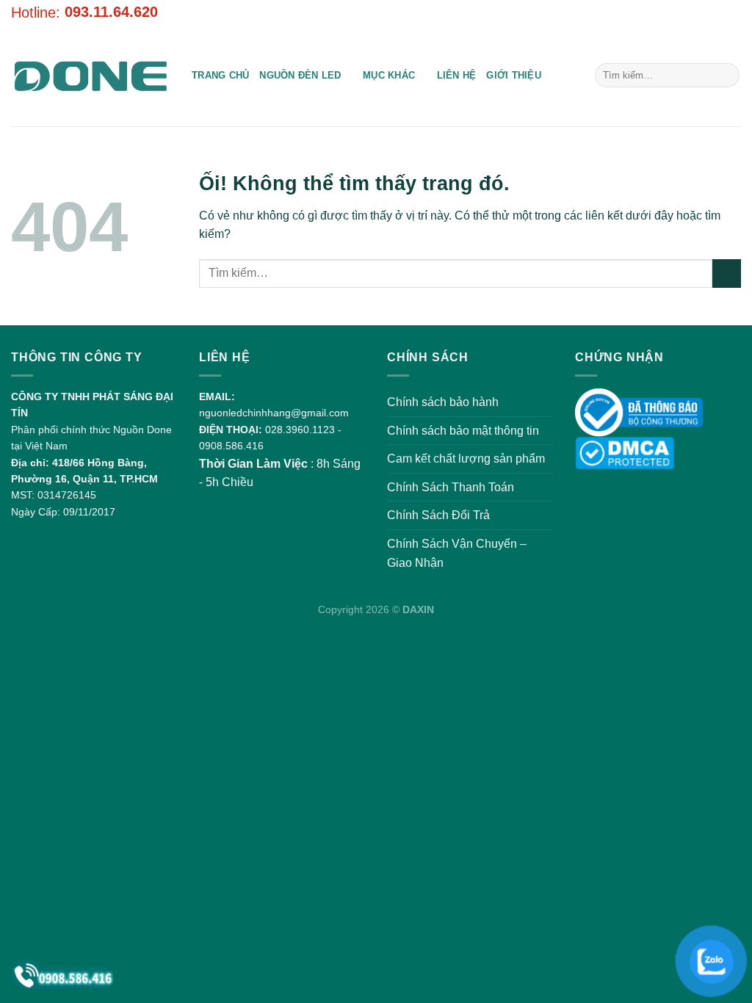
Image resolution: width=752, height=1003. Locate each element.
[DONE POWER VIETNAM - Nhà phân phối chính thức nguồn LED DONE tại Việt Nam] (90, 75)
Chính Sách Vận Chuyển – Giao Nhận (457, 553)
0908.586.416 (231, 446)
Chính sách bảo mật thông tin (463, 430)
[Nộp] (726, 75)
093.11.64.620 (111, 12)
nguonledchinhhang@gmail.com (274, 413)
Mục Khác (389, 75)
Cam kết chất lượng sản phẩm (466, 458)
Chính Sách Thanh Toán (450, 487)
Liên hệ (457, 75)
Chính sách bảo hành (443, 402)
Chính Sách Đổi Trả (438, 515)
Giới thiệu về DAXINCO (619, 12)
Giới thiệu (513, 75)
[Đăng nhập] (701, 12)
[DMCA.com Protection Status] (624, 452)
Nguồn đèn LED (300, 75)
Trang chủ (220, 75)
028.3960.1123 (300, 429)
